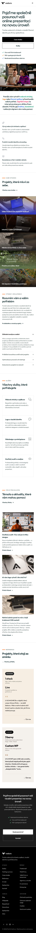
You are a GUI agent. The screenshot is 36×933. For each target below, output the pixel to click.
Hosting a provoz (7, 872)
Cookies (22, 906)
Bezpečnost (5, 904)
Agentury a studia (25, 880)
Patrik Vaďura (11, 929)
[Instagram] (6, 924)
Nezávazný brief (18, 832)
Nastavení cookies (25, 909)
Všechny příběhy (8, 662)
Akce (3, 914)
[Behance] (13, 924)
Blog (3, 897)
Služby (18, 46)
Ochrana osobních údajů (25, 901)
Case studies (18, 39)
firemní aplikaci (17, 99)
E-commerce (24, 884)
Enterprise (23, 887)
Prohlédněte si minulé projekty (11, 323)
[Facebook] (3, 924)
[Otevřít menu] (32, 3)
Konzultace (5, 907)
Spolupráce (5, 885)
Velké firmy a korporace (24, 876)
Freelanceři (23, 868)
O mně (4, 882)
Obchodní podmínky (26, 897)
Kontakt (18, 838)
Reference (5, 878)
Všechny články (7, 502)
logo (4, 99)
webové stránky (26, 96)
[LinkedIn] (9, 924)
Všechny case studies (8, 190)
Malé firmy (23, 872)
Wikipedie (5, 900)
